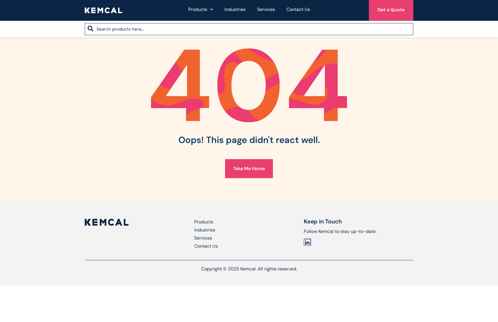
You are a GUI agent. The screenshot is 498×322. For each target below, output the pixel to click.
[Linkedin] (307, 242)
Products (197, 9)
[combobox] (249, 29)
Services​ (203, 238)
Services (266, 9)
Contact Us (298, 9)
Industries (235, 9)
